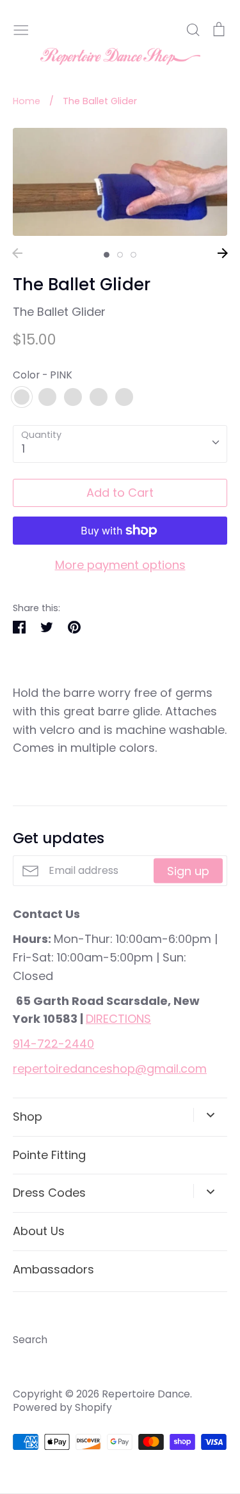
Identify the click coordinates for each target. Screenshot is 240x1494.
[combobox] (120, 444)
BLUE (47, 397)
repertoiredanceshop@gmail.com (110, 1069)
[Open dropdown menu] (210, 1115)
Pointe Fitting (49, 1155)
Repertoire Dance (146, 1394)
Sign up (188, 871)
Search (30, 1339)
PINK (22, 397)
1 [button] (106, 255)
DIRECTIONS (118, 1019)
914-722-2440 (53, 1044)
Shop (27, 1116)
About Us (39, 1231)
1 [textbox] (23, 448)
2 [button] (120, 255)
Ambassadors (53, 1269)
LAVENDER (99, 397)
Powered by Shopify (62, 1407)
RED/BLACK (124, 397)
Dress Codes (49, 1193)
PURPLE (73, 397)
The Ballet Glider (59, 312)
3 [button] (133, 255)
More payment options (120, 565)
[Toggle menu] (21, 28)
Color (42, 375)
